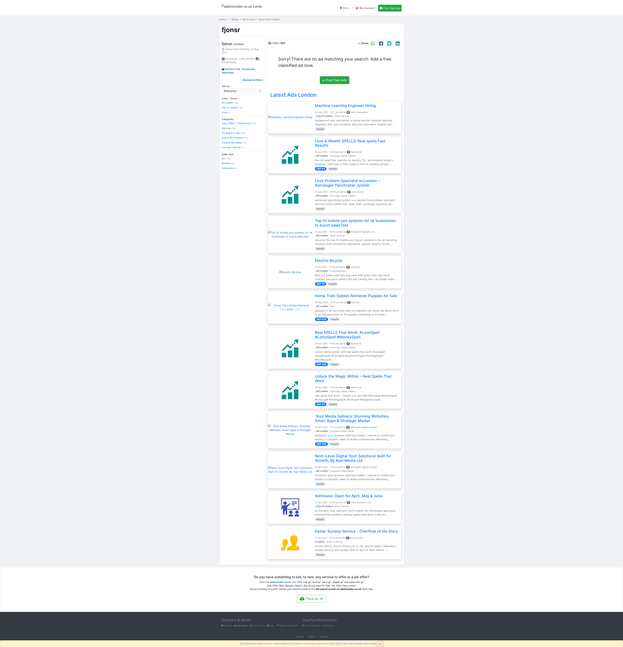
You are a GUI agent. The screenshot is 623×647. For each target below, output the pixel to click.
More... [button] (346, 8)
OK (380, 643)
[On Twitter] (389, 43)
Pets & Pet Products (235, 137)
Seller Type (228, 154)
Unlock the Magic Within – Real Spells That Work (353, 378)
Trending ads (312, 625)
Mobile (299, 636)
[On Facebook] (381, 43)
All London (230, 102)
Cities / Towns (229, 98)
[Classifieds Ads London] (241, 8)
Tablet (311, 636)
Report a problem (288, 625)
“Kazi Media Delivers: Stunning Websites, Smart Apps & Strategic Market (352, 418)
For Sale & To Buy (233, 133)
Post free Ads (335, 80)
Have (226, 112)
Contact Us (258, 625)
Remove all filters (253, 80)
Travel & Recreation (234, 142)
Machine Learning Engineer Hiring (345, 105)
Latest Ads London (293, 95)
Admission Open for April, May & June (349, 496)
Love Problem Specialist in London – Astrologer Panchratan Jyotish (347, 183)
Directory (328, 625)
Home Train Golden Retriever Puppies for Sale (356, 296)
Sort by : (226, 86)
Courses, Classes (234, 147)
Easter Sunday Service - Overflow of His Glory (356, 531)
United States (229, 62)
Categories (228, 119)
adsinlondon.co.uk (280, 582)
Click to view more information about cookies (356, 643)
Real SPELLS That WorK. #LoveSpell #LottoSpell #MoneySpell (347, 334)
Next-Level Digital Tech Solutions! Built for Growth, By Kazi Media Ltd (353, 458)
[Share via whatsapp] (373, 43)
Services (229, 128)
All (226, 158)
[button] (366, 8)
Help (272, 625)
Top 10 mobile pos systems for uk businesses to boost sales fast (355, 223)
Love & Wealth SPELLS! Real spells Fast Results (350, 143)
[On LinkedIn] (397, 43)
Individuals (229, 168)
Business (228, 163)
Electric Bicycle (328, 260)
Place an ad (314, 599)
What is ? (235, 625)
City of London (232, 107)
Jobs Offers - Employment (238, 123)
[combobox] (242, 91)
